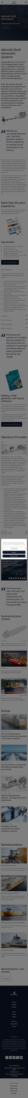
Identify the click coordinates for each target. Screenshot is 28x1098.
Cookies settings (14, 548)
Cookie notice (22, 544)
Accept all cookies (14, 556)
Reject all (14, 552)
